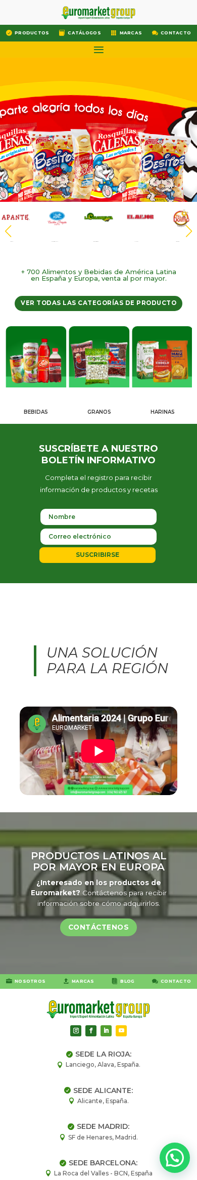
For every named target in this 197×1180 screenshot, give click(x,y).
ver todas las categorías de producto (98, 303)
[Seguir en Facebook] (90, 1030)
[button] (189, 231)
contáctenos (98, 927)
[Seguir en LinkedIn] (106, 1030)
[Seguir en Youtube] (121, 1030)
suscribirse (97, 554)
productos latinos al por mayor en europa (99, 861)
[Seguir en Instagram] (75, 1030)
